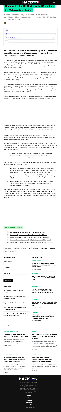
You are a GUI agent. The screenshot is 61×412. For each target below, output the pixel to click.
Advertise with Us (30, 407)
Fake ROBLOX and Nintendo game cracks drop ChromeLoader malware (31, 242)
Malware (16, 248)
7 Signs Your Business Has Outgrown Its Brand (15, 303)
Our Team (28, 398)
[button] (4, 2)
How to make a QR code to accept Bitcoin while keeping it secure (29, 237)
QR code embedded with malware (22, 86)
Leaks (16, 354)
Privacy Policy (29, 404)
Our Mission (29, 402)
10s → (20, 37)
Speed (50, 37)
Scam (6, 251)
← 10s (7, 37)
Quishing (52, 248)
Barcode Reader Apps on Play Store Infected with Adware (27, 232)
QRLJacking (44, 248)
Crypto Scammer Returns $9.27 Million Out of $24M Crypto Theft (15, 335)
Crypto (11, 331)
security (12, 251)
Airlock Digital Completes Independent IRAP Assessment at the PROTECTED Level (44, 278)
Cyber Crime (6, 331)
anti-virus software (25, 193)
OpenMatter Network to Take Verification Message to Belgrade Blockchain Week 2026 (44, 303)
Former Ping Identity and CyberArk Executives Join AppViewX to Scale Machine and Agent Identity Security (43, 290)
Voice (6, 40)
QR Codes (24, 60)
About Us (28, 395)
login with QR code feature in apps (22, 127)
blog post (9, 162)
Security (34, 260)
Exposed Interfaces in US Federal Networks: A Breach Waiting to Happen (44, 336)
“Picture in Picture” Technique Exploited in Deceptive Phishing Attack (30, 240)
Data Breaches (11, 354)
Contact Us (29, 400)
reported (6, 147)
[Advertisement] (30, 111)
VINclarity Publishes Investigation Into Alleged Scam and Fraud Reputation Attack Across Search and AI (43, 316)
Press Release (40, 260)
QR (29, 248)
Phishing (23, 248)
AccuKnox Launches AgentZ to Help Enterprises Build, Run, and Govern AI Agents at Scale (43, 265)
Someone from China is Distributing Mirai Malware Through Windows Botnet (42, 360)
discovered (12, 96)
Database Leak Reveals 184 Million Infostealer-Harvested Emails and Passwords (14, 360)
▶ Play (13, 37)
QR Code (35, 248)
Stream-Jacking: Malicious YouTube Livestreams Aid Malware (28, 235)
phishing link (40, 137)
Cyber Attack (8, 248)
